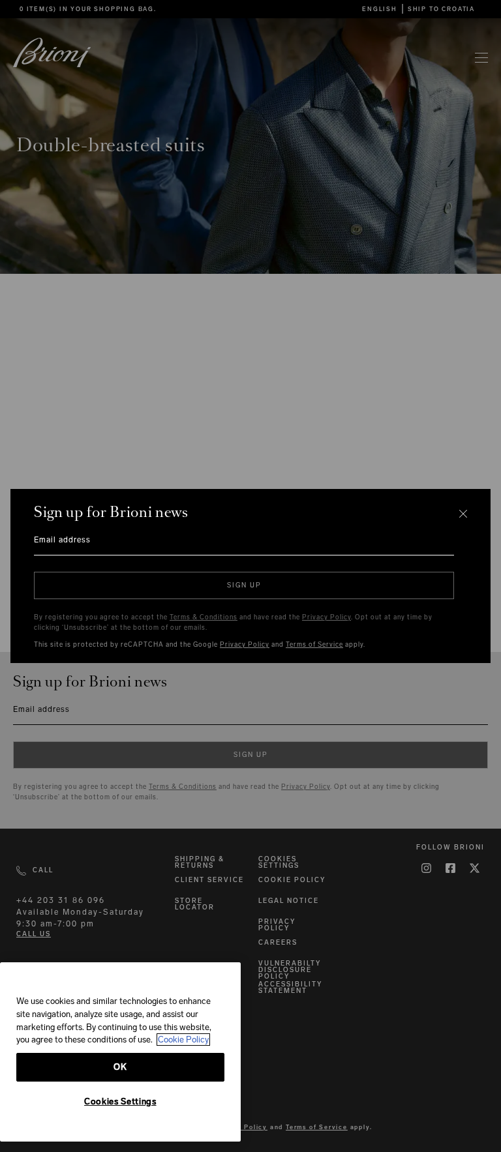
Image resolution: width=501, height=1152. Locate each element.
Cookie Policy (183, 1039)
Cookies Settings (120, 1101)
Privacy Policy (326, 617)
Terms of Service (314, 645)
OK (120, 1067)
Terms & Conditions (203, 617)
